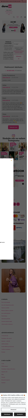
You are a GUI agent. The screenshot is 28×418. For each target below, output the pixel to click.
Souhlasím (20, 414)
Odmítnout (7, 414)
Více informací (6, 406)
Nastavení (13, 409)
